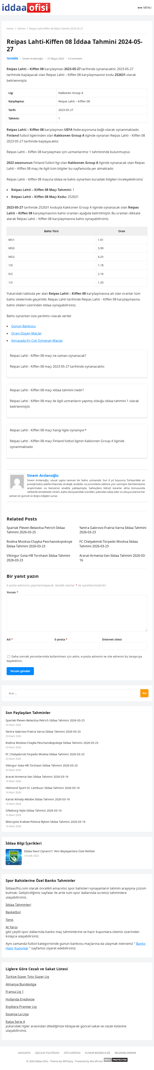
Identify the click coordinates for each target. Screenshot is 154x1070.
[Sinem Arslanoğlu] (17, 488)
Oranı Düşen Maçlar (26, 333)
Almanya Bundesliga (21, 984)
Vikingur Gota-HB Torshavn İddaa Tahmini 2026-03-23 (42, 765)
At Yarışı (12, 927)
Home (10, 28)
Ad (10, 639)
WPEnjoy (68, 1061)
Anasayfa (24, 1053)
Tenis (9, 920)
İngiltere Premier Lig (21, 1006)
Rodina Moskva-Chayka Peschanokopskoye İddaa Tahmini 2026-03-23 (39, 543)
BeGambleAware (125, 1053)
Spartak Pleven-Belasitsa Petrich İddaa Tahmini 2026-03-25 (36, 529)
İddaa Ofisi (41, 1061)
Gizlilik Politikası (47, 1053)
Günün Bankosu (23, 326)
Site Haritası (72, 1053)
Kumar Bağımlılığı (97, 1053)
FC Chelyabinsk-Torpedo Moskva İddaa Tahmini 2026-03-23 (108, 543)
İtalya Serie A (15, 1022)
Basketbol (13, 912)
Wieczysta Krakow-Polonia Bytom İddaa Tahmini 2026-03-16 (45, 822)
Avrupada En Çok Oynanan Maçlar (37, 340)
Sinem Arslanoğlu (32, 58)
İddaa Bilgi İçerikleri (24, 843)
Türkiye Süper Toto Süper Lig (27, 976)
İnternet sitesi (112, 639)
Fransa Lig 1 (15, 991)
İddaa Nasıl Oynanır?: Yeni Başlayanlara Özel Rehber (59, 851)
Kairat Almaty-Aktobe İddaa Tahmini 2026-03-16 (38, 799)
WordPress (96, 1061)
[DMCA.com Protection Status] (115, 1061)
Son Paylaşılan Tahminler (28, 712)
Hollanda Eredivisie (20, 999)
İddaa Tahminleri (18, 905)
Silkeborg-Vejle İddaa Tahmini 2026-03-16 (34, 810)
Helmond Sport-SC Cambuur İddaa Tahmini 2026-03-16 (43, 788)
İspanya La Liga (17, 1014)
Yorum (12, 592)
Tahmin (21, 28)
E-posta (61, 639)
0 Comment (75, 58)
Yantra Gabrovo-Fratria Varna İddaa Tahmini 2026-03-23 (43, 731)
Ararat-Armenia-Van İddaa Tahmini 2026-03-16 (37, 777)
